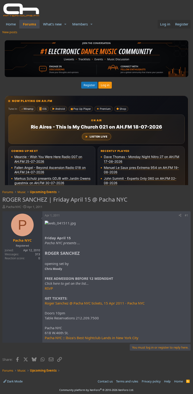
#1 (186, 215)
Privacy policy (151, 381)
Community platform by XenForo (96, 390)
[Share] (180, 215)
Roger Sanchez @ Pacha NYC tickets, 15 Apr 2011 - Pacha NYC (95, 303)
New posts (9, 32)
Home (11, 24)
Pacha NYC (13, 207)
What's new (52, 24)
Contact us (105, 381)
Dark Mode (14, 381)
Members (80, 24)
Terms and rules (127, 381)
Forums (29, 24)
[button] (65, 24)
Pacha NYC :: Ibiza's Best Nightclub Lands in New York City (91, 337)
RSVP (49, 288)
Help (167, 381)
